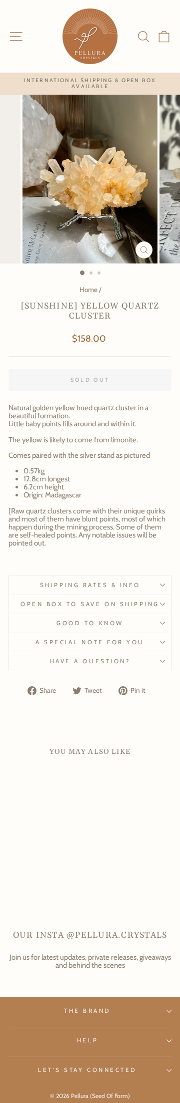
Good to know (89, 623)
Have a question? (90, 661)
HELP (87, 1040)
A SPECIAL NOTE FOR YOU (90, 642)
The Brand (87, 1010)
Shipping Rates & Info (90, 585)
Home (89, 290)
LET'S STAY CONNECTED (87, 1069)
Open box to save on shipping (90, 604)
